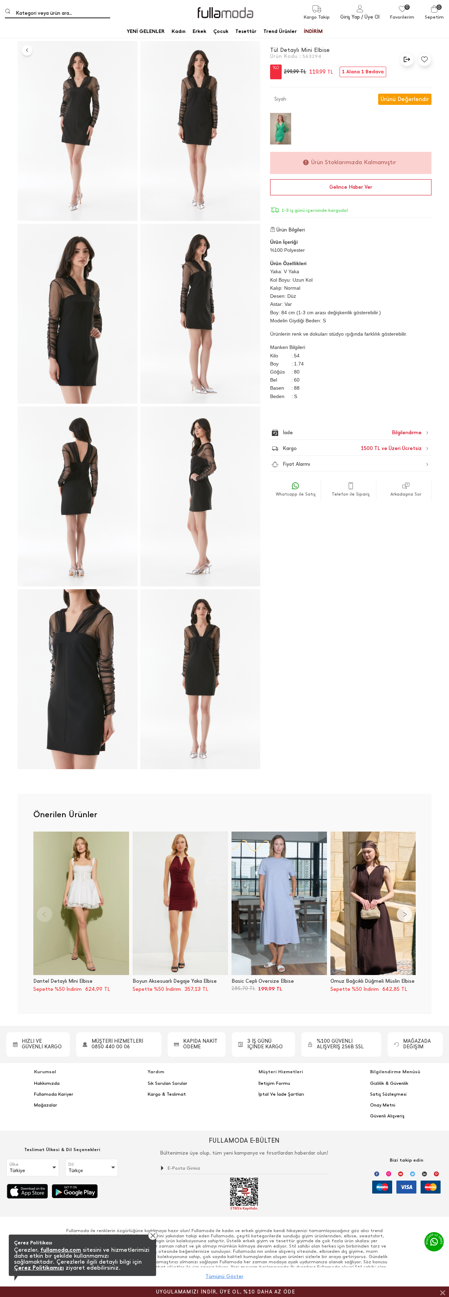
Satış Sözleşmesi (388, 1094)
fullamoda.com (60, 1250)
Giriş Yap (350, 17)
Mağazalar (45, 1105)
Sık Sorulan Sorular (167, 1083)
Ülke (14, 1164)
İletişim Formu (274, 1083)
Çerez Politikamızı (39, 1268)
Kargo (352, 448)
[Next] (404, 914)
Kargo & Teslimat (167, 1094)
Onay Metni (382, 1105)
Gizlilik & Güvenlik (389, 1083)
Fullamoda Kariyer (53, 1094)
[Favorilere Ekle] (422, 59)
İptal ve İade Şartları (281, 1094)
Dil (71, 1164)
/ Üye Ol (370, 17)
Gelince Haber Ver (350, 187)
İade (337, 433)
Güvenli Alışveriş (387, 1116)
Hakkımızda (47, 1083)
